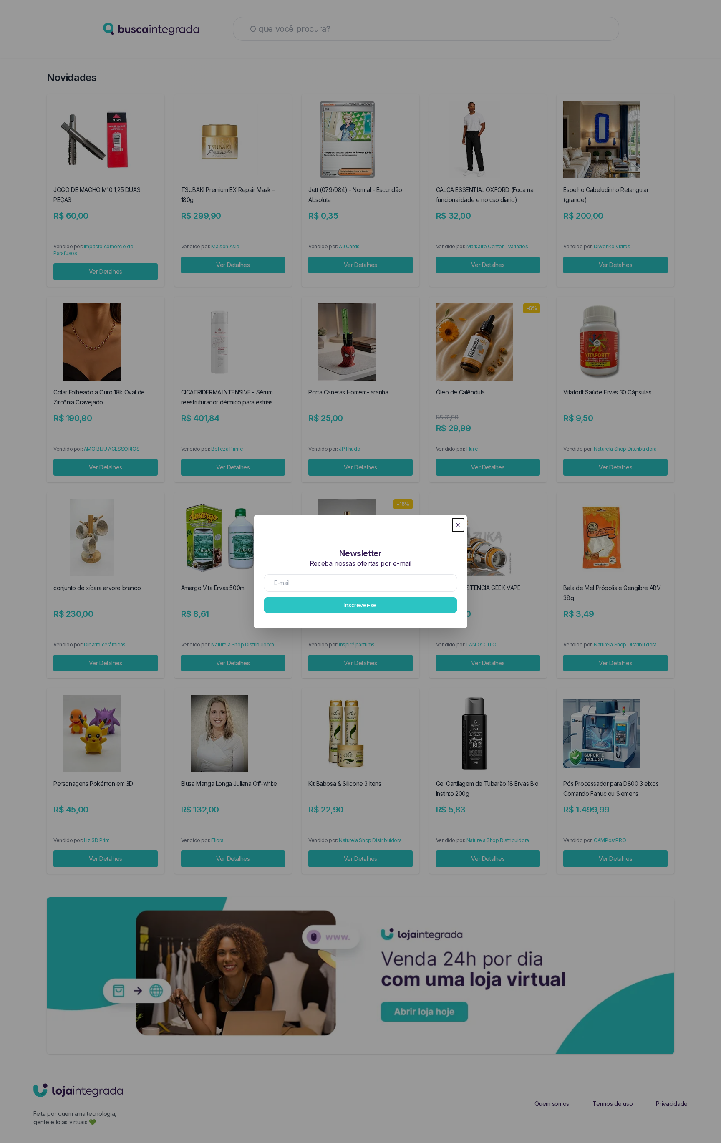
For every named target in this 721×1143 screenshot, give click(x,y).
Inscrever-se (360, 604)
